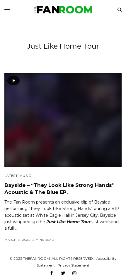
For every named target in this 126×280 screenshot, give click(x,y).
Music (25, 176)
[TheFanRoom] (63, 9)
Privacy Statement (73, 265)
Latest (11, 176)
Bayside (102, 202)
